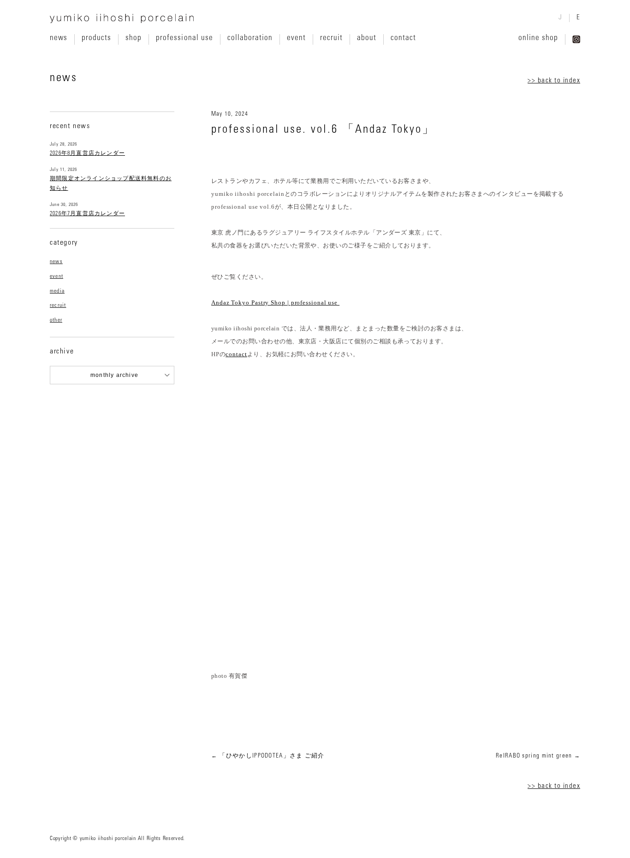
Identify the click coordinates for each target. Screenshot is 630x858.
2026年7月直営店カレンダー (87, 214)
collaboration (250, 38)
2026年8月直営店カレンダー (87, 153)
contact (403, 38)
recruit (331, 38)
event (296, 38)
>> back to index (554, 80)
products (96, 38)
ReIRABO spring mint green (534, 756)
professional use (184, 38)
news (58, 38)
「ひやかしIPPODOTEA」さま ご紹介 (271, 756)
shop (133, 38)
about (366, 38)
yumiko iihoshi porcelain (122, 18)
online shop (538, 38)
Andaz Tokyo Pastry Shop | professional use (275, 302)
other (56, 320)
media (57, 291)
